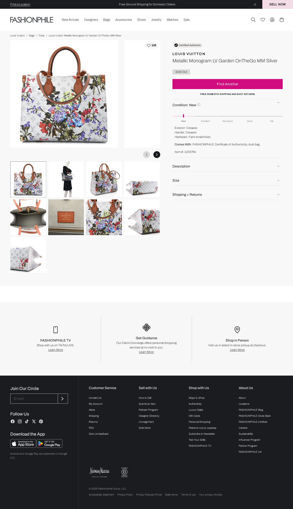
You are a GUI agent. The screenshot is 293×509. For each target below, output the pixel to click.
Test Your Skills (197, 439)
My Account (95, 403)
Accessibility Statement (101, 494)
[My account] (272, 19)
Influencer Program (249, 439)
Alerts (92, 409)
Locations (244, 403)
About (242, 397)
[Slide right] (156, 154)
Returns (93, 421)
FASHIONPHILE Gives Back (255, 415)
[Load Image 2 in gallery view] (66, 179)
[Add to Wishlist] (151, 45)
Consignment (146, 421)
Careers (243, 427)
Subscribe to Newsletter (202, 433)
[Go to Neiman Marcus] (99, 472)
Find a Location (20, 4)
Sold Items (145, 427)
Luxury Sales (196, 409)
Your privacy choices (210, 494)
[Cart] (281, 19)
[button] (253, 19)
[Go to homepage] (32, 19)
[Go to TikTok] (26, 421)
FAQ (91, 427)
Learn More (55, 349)
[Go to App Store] (23, 446)
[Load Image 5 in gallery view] (28, 217)
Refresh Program (148, 409)
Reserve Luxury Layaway (202, 427)
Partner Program (248, 445)
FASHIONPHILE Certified (253, 421)
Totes (42, 35)
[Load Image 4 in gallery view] (142, 179)
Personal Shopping (199, 421)
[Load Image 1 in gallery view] (28, 179)
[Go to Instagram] (19, 421)
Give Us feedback (99, 433)
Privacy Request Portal (149, 494)
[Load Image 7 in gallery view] (104, 217)
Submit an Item (147, 403)
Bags (32, 35)
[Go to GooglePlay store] (49, 446)
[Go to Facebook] (12, 421)
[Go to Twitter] (34, 421)
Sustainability (246, 433)
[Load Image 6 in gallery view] (66, 217)
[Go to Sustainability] (124, 472)
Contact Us (95, 397)
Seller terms (171, 494)
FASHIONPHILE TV (200, 445)
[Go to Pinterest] (41, 421)
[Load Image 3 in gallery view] (104, 179)
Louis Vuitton (17, 35)
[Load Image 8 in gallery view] (142, 217)
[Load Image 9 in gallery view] (28, 255)
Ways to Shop (197, 397)
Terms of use (188, 494)
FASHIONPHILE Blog (251, 409)
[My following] (262, 19)
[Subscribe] (62, 399)
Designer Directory (149, 415)
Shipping (94, 415)
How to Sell (145, 397)
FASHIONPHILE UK (250, 451)
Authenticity (195, 403)
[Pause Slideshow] (255, 4)
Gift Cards (194, 415)
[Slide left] (146, 154)
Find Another (227, 84)
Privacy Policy (125, 494)
